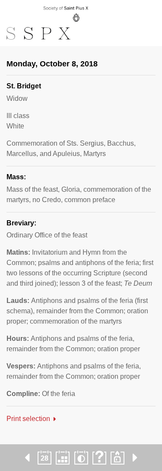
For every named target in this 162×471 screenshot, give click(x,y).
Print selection (28, 418)
